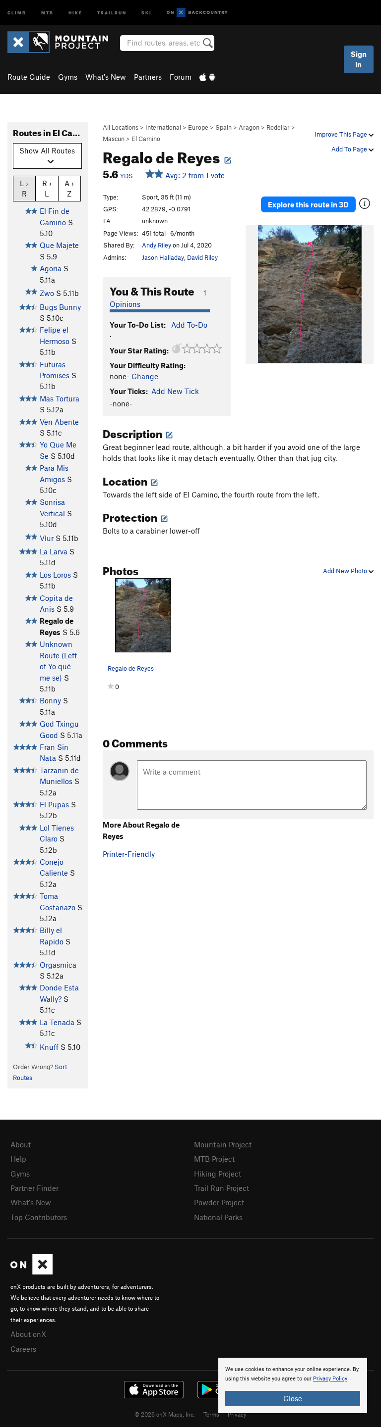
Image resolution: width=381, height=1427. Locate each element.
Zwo (47, 293)
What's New (105, 76)
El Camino (145, 139)
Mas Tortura (59, 398)
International (163, 127)
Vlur (47, 538)
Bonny (50, 700)
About (20, 1144)
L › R (24, 188)
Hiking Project (217, 1173)
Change (144, 376)
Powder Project (219, 1202)
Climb (16, 12)
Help (18, 1158)
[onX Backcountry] (197, 12)
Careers (23, 1348)
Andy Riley (156, 245)
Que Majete (59, 245)
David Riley (202, 257)
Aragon (249, 127)
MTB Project (214, 1158)
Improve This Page (342, 134)
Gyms (67, 76)
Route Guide (28, 76)
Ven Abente (59, 421)
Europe (198, 127)
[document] (292, 1385)
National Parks (218, 1217)
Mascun (114, 139)
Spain (223, 127)
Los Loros (55, 574)
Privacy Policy (330, 1379)
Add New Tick (175, 391)
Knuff (49, 1046)
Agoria (51, 268)
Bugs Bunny (60, 306)
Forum (180, 76)
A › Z (69, 188)
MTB (47, 12)
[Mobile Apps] (207, 76)
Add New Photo (346, 571)
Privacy (237, 1414)
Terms (211, 1414)
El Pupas (54, 804)
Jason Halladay (163, 257)
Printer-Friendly (129, 853)
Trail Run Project (221, 1187)
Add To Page (350, 149)
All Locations (120, 127)
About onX (28, 1333)
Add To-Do (189, 324)
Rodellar (278, 127)
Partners (148, 76)
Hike (75, 12)
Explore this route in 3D (308, 204)
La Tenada (57, 1022)
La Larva (53, 551)
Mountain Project (223, 1144)
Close (292, 1398)
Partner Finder (34, 1187)
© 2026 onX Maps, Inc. (164, 1414)
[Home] (62, 42)
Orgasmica (58, 964)
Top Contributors (38, 1217)
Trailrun (112, 12)
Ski (146, 12)
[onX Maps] (31, 1271)
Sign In (359, 59)
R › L (47, 188)
